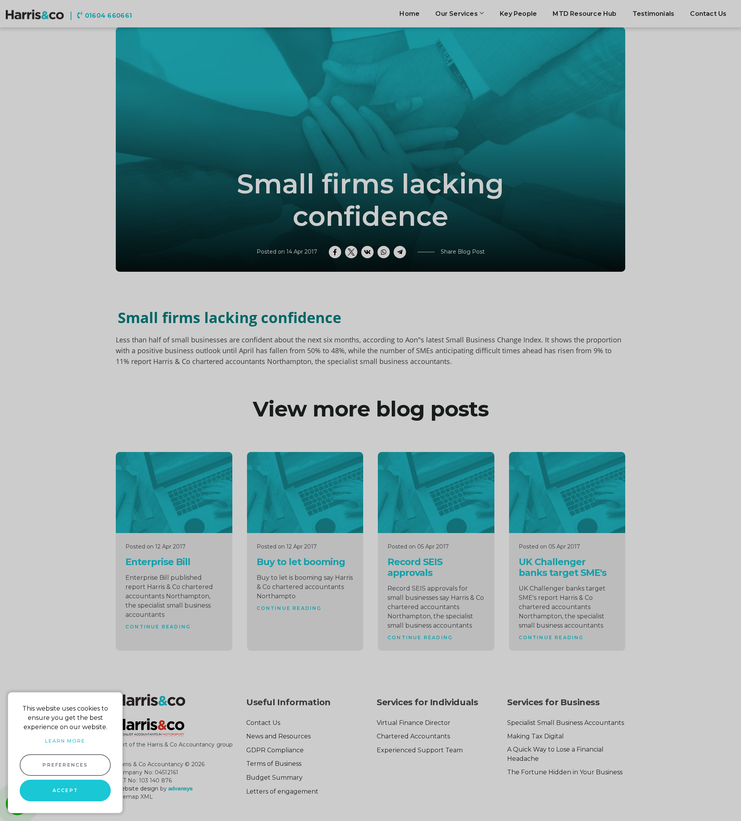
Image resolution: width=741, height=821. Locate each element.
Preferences (65, 765)
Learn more (65, 741)
